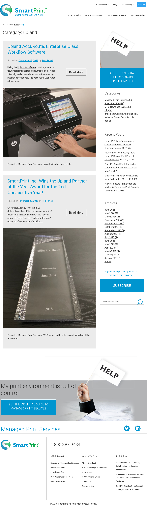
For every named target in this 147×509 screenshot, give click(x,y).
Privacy (93, 503)
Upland (46, 164)
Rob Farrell (47, 60)
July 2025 (111, 237)
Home (16, 24)
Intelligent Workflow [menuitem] (73, 15)
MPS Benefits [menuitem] (59, 456)
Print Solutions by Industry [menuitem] (117, 15)
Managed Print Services (30, 164)
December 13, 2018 (28, 60)
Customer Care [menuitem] (88, 486)
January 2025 (113, 258)
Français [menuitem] (141, 4)
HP (108, 110)
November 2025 (114, 223)
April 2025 (111, 247)
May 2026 (111, 213)
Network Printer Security (119, 117)
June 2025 (111, 240)
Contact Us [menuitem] (86, 481)
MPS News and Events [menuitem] (91, 477)
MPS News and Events (54, 335)
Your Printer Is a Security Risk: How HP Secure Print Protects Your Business (120, 156)
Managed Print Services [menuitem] (94, 15)
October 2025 (113, 227)
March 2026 (112, 216)
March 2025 (112, 251)
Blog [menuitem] (115, 4)
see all (108, 120)
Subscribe (122, 286)
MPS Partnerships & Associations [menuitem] (96, 468)
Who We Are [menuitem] (89, 456)
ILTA (37, 207)
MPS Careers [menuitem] (87, 472)
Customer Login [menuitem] (127, 4)
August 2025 (113, 234)
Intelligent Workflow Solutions (122, 113)
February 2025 (113, 254)
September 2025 (115, 230)
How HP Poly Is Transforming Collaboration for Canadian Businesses (119, 144)
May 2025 (111, 244)
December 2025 (114, 220)
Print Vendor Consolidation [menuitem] (62, 477)
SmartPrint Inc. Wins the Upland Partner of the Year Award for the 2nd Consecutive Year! (47, 186)
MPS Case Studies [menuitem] (138, 15)
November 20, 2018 (28, 200)
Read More (76, 72)
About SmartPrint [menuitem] (103, 4)
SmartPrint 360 (114, 103)
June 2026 (111, 209)
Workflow (55, 164)
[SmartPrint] (20, 452)
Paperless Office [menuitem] (57, 472)
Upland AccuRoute (27, 67)
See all (108, 261)
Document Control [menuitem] (58, 468)
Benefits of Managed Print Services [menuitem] (65, 463)
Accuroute (66, 164)
